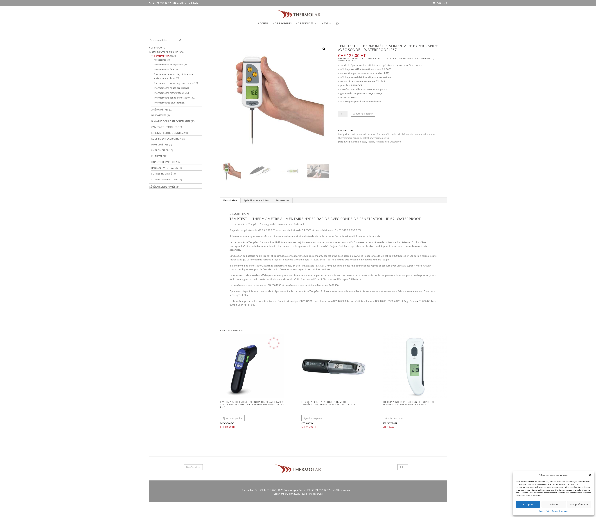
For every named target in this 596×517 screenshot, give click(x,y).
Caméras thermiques (164, 127)
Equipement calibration (166, 138)
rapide (371, 141)
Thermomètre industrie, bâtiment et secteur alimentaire (406, 134)
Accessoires (282, 200)
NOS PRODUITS (282, 23)
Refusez (553, 504)
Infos (402, 467)
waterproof (396, 141)
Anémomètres (160, 109)
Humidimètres (159, 144)
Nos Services (193, 467)
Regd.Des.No (411, 301)
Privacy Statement (560, 511)
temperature (382, 141)
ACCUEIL (263, 23)
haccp (363, 141)
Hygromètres (159, 150)
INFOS (324, 23)
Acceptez (528, 504)
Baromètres (158, 115)
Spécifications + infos (256, 200)
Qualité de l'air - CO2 (164, 161)
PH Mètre (156, 156)
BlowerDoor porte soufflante (170, 121)
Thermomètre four (164, 69)
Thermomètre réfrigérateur (169, 92)
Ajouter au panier (363, 113)
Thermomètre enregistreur (168, 64)
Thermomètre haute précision (170, 87)
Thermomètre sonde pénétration (355, 137)
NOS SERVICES (304, 23)
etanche (354, 141)
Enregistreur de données (167, 132)
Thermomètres (381, 137)
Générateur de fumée (162, 186)
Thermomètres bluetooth (168, 102)
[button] (589, 475)
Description (230, 200)
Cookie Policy (545, 511)
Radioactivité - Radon (164, 167)
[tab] (230, 200)
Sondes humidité (161, 173)
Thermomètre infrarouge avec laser (173, 83)
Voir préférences (579, 504)
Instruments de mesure (363, 134)
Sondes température (164, 179)
